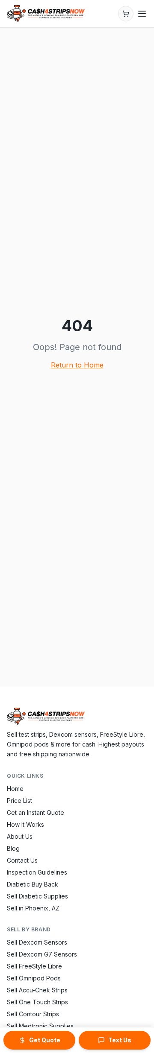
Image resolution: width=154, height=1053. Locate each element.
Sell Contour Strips (33, 1014)
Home (15, 788)
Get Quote (44, 1040)
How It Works (25, 824)
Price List (19, 800)
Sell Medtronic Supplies (40, 1026)
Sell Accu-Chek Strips (37, 990)
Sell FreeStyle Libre (34, 966)
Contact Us (22, 860)
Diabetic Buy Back (32, 884)
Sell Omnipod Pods (34, 978)
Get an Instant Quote (35, 812)
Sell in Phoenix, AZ (33, 908)
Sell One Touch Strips (37, 1002)
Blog (13, 848)
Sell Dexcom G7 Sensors (42, 954)
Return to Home (77, 365)
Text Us (119, 1040)
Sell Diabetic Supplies (37, 896)
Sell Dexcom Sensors (37, 942)
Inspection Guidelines (37, 872)
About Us (20, 836)
